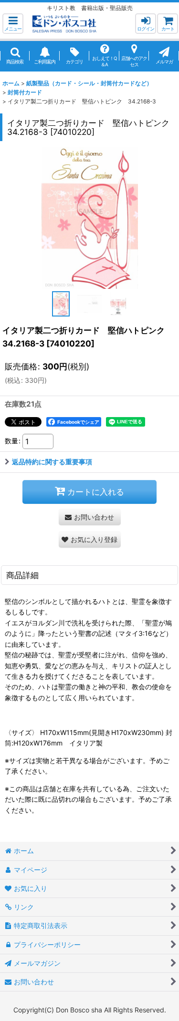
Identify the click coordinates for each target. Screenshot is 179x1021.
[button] (12, 23)
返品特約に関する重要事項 (52, 462)
